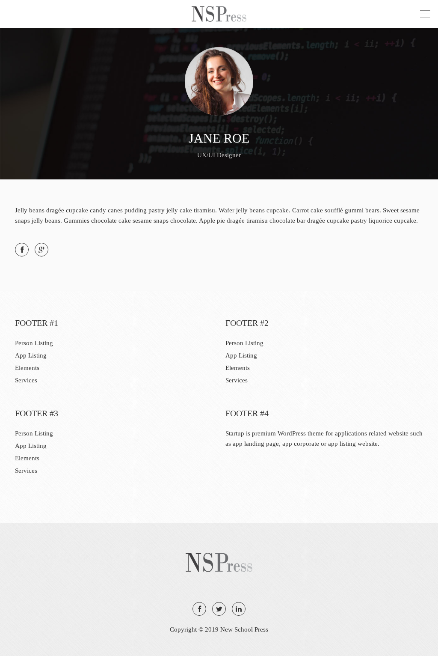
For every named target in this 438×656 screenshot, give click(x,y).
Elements (27, 367)
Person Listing (34, 343)
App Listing (31, 355)
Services (26, 380)
